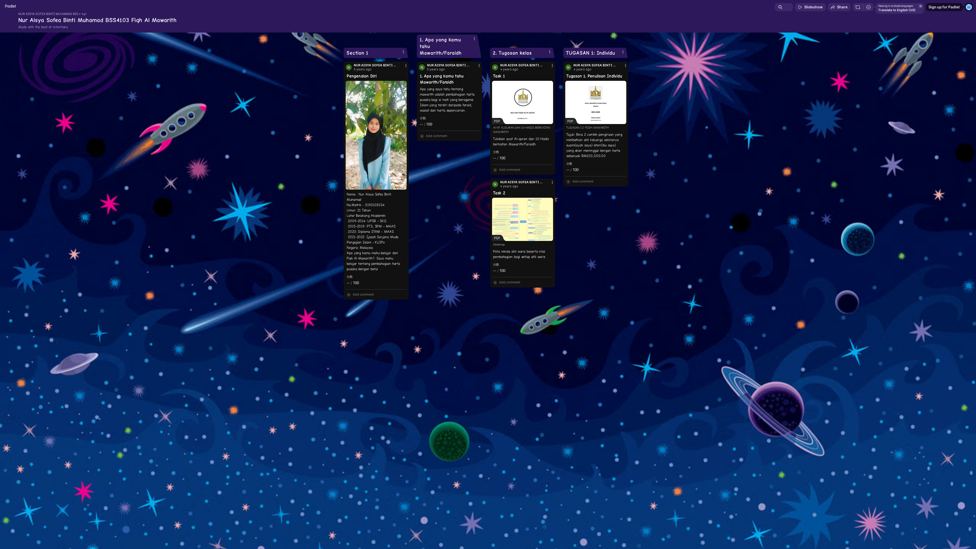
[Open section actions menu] (403, 52)
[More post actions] (406, 65)
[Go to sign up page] (969, 7)
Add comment (363, 294)
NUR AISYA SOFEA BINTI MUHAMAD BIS (48, 14)
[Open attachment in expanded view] (376, 135)
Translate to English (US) (897, 10)
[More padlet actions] (868, 7)
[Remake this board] (858, 7)
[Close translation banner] (921, 6)
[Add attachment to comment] (349, 294)
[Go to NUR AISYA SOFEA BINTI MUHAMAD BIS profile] (349, 67)
